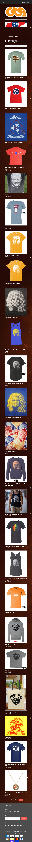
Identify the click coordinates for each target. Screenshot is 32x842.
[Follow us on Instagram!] (18, 822)
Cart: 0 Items (26, 2)
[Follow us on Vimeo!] (21, 822)
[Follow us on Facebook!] (6, 822)
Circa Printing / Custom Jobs (12, 808)
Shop (6, 806)
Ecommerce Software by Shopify (18, 829)
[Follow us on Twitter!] (9, 822)
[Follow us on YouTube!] (24, 822)
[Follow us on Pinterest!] (12, 822)
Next (21, 796)
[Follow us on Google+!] (15, 822)
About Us (7, 809)
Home (6, 804)
